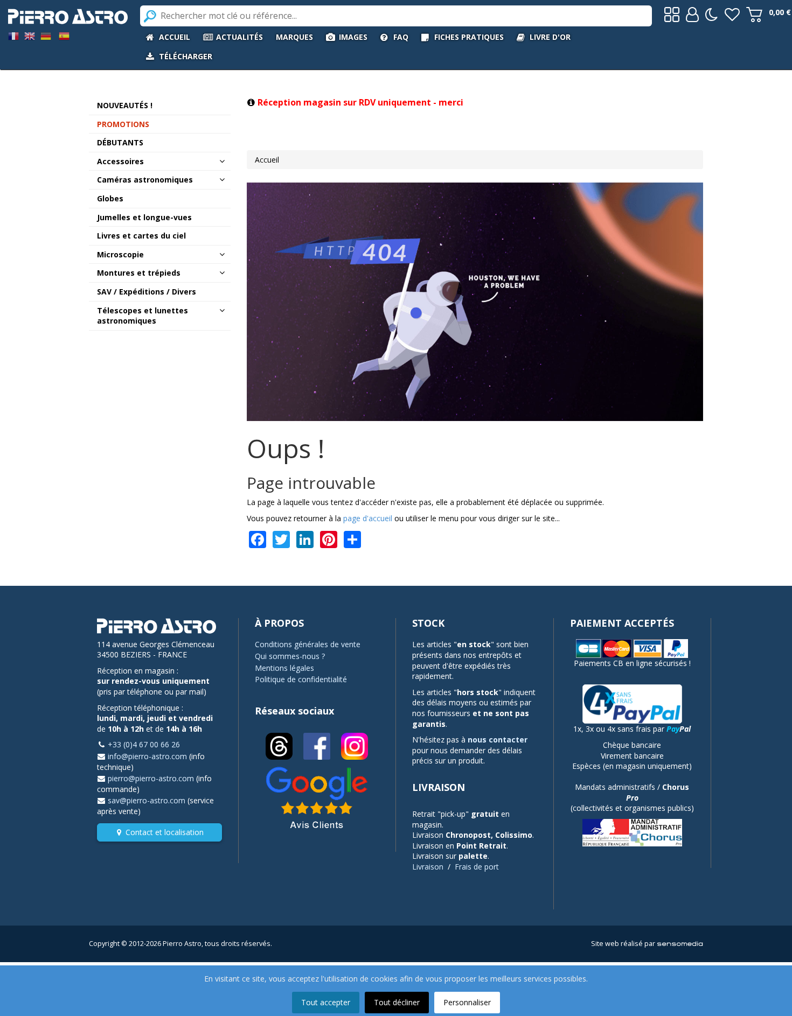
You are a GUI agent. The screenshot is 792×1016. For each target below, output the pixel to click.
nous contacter (497, 739)
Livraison (427, 866)
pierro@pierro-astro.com (151, 778)
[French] (13, 35)
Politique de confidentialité (301, 679)
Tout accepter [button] (325, 1002)
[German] (45, 35)
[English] (29, 35)
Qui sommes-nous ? (290, 656)
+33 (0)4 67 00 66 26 (144, 744)
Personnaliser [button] (467, 1002)
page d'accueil (367, 518)
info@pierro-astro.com (147, 756)
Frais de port (477, 866)
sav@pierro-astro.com (146, 800)
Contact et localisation (165, 832)
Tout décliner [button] (397, 1002)
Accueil (267, 160)
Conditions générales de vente (307, 644)
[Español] (64, 35)
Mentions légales (284, 668)
